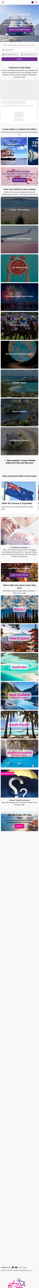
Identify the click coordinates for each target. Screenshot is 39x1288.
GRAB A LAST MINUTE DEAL (19, 30)
